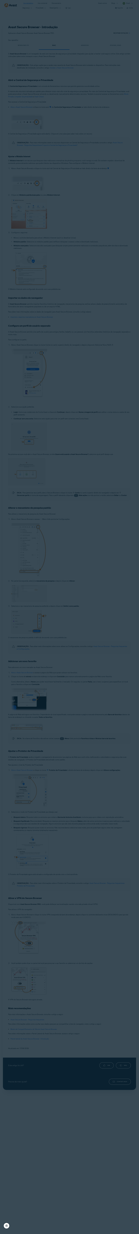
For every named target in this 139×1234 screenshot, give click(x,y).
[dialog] (69, 617)
